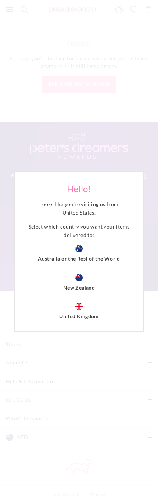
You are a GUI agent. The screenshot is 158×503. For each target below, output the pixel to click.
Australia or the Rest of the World (79, 258)
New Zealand (79, 287)
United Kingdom (79, 316)
